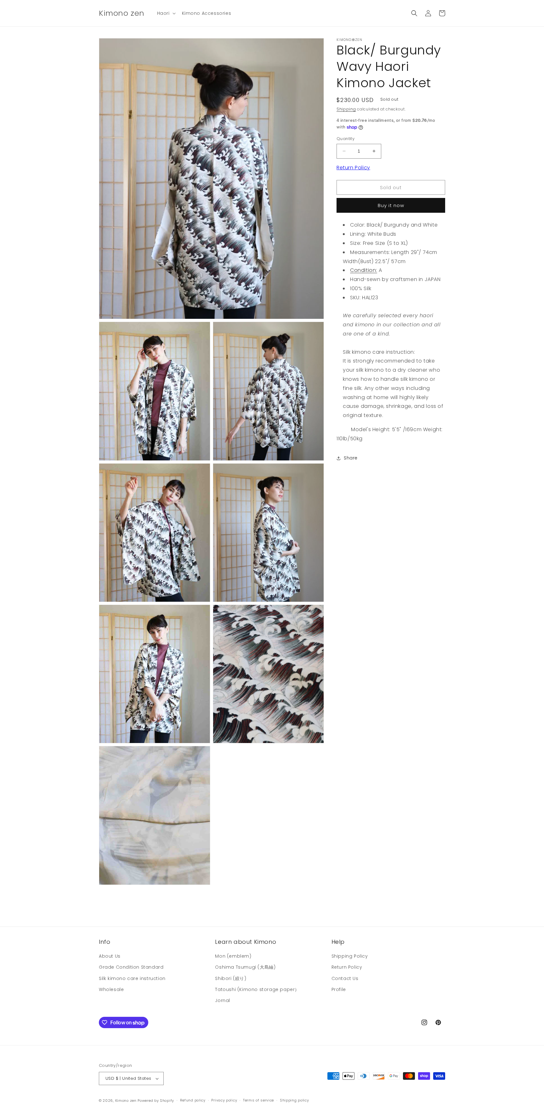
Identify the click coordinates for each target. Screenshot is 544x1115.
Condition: (363, 270)
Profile (339, 989)
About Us (110, 956)
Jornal (222, 1000)
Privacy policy (224, 1100)
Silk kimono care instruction (132, 978)
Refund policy (193, 1100)
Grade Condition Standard (131, 967)
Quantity (345, 139)
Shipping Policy (350, 956)
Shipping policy (294, 1100)
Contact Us (345, 978)
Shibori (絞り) (230, 978)
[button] (165, 13)
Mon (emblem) (233, 956)
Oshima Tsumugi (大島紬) (245, 967)
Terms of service (258, 1100)
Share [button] (351, 458)
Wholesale (111, 989)
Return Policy (353, 167)
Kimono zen (126, 1100)
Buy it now (391, 205)
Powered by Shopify (156, 1100)
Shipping (346, 109)
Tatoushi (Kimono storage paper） (257, 989)
